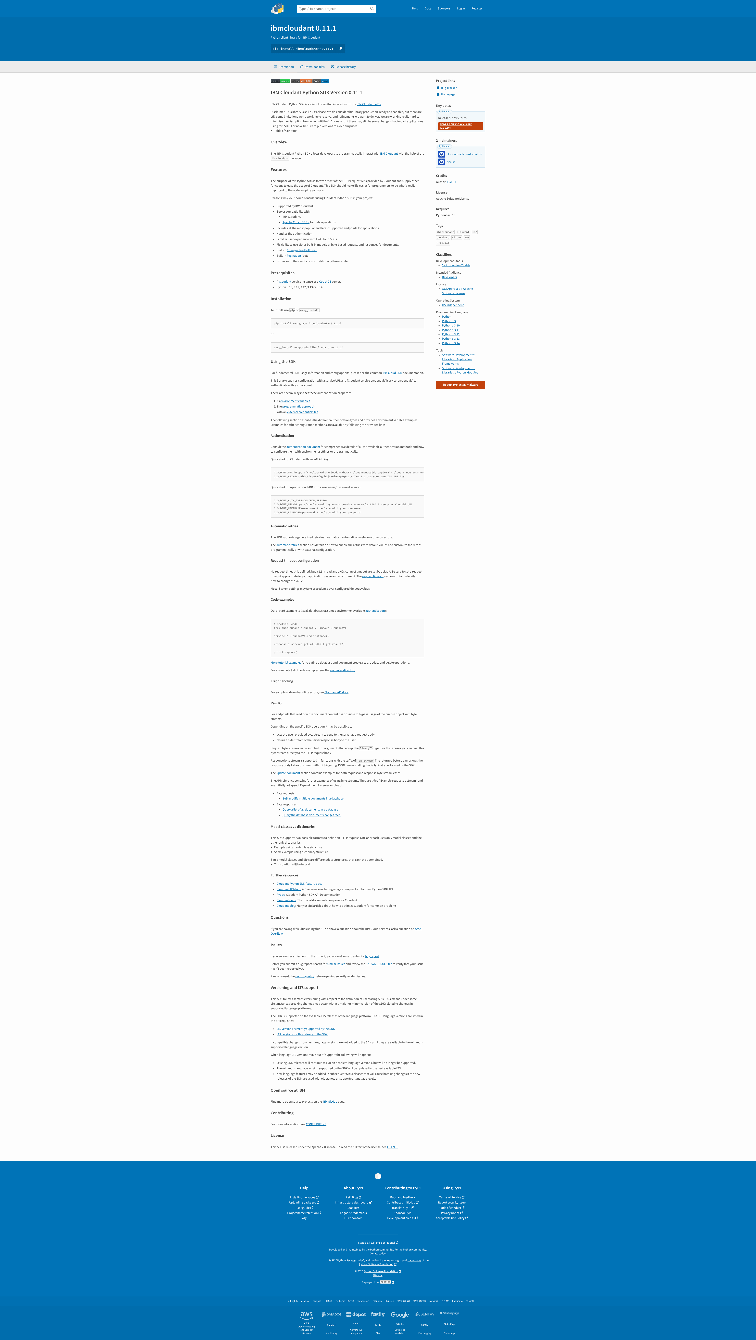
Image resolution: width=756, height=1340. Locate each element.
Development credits (401, 1218)
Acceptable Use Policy (450, 1218)
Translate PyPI (401, 1208)
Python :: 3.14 (451, 343)
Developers (449, 277)
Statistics (353, 1208)
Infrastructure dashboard (352, 1202)
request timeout (373, 576)
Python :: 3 (449, 321)
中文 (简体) (403, 1301)
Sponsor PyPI (402, 1213)
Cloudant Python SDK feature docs (299, 884)
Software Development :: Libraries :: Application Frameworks (458, 359)
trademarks (414, 1260)
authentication (375, 611)
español (305, 1301)
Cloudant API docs (336, 692)
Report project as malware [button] (460, 385)
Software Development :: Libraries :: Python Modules (460, 370)
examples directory (342, 670)
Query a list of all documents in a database (310, 809)
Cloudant (285, 281)
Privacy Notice (450, 1213)
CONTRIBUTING (316, 1124)
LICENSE (392, 1147)
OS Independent (453, 305)
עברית (445, 1301)
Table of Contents (285, 131)
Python (446, 316)
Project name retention (302, 1213)
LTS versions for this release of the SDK (302, 1034)
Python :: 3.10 (451, 325)
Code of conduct (450, 1208)
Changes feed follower (302, 250)
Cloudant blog (286, 906)
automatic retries (287, 545)
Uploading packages (302, 1202)
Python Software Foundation (376, 1264)
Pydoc (281, 895)
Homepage (448, 94)
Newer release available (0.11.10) (456, 126)
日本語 (328, 1301)
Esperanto (457, 1301)
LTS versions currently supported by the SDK (306, 1029)
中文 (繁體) (419, 1301)
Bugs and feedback (402, 1197)
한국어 (470, 1301)
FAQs (304, 1218)
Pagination (294, 256)
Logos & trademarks (353, 1213)
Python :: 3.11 (451, 330)
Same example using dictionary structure (301, 852)
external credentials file (302, 412)
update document (288, 773)
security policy (304, 976)
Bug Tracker (449, 88)
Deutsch (389, 1301)
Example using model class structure (298, 847)
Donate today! (378, 1253)
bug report (372, 956)
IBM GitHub (329, 1101)
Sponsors (444, 8)
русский (433, 1301)
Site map (378, 1275)
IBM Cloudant (389, 153)
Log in (461, 8)
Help (415, 8)
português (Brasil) (345, 1301)
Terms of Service (450, 1197)
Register (477, 8)
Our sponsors (353, 1218)
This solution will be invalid (292, 864)
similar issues (336, 964)
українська (363, 1301)
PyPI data (444, 111)
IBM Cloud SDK (392, 373)
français (317, 1301)
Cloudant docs (286, 900)
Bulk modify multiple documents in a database (313, 798)
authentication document (303, 447)
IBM (449, 182)
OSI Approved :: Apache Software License (457, 291)
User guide (303, 1208)
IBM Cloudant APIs (369, 104)
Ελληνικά (377, 1301)
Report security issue (452, 1202)
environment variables (295, 401)
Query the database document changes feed (312, 815)
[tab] (284, 66)
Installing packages (302, 1197)
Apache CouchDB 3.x (296, 222)
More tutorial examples (286, 662)
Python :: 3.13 (451, 339)
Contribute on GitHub (401, 1202)
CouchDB (325, 281)
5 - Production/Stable (456, 265)
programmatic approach (298, 406)
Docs (428, 8)
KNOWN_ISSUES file (379, 964)
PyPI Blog (352, 1197)
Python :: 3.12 (451, 334)
